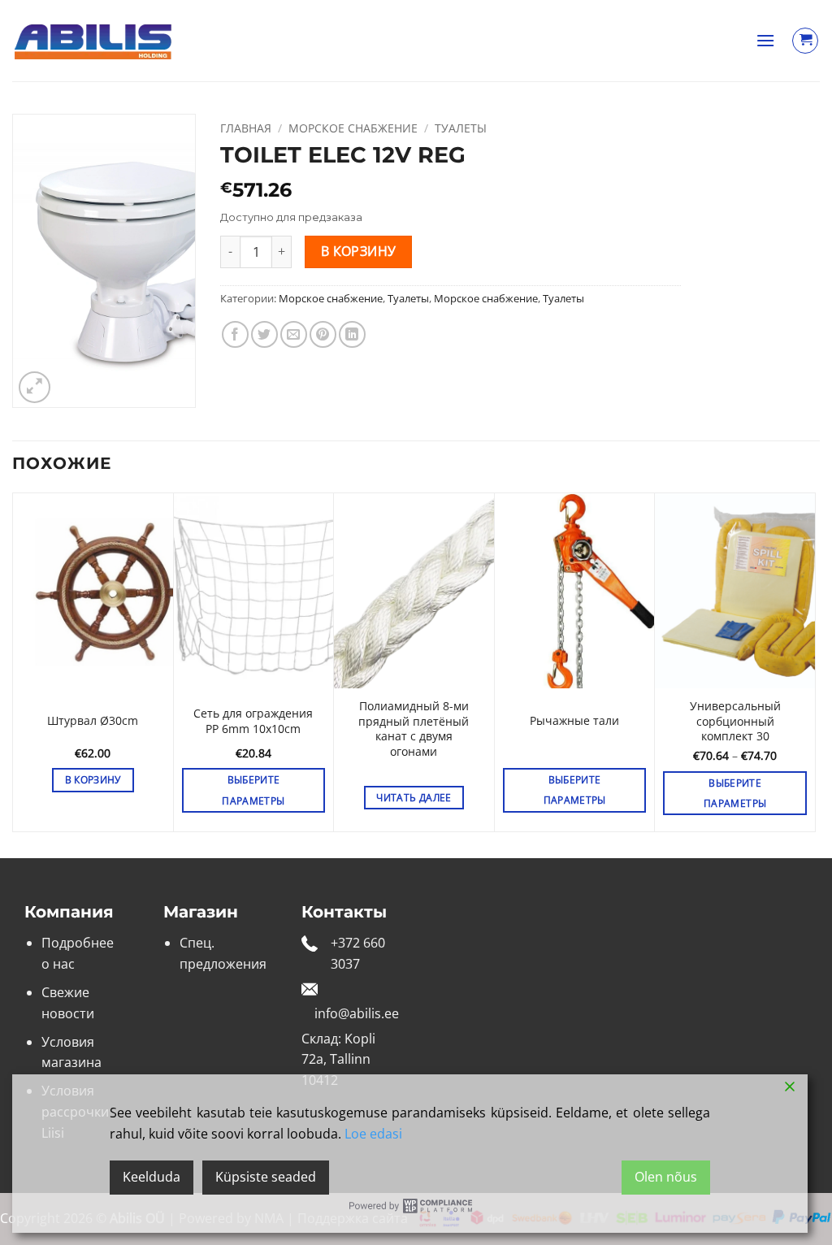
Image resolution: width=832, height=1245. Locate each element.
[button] (765, 40)
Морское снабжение (353, 128)
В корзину (358, 251)
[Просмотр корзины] (805, 41)
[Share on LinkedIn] (352, 334)
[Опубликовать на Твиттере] (264, 334)
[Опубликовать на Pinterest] (323, 334)
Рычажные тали (574, 721)
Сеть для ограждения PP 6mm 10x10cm (253, 721)
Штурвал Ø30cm (92, 721)
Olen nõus (666, 1177)
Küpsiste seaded (265, 1177)
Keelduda (151, 1177)
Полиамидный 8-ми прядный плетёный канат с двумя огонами (413, 729)
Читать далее (413, 798)
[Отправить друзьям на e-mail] (293, 334)
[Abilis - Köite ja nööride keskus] (93, 41)
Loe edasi (373, 1134)
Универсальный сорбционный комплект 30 (735, 721)
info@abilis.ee (356, 1013)
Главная (245, 128)
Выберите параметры (253, 790)
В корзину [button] (93, 780)
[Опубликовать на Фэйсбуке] (235, 334)
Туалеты (461, 128)
